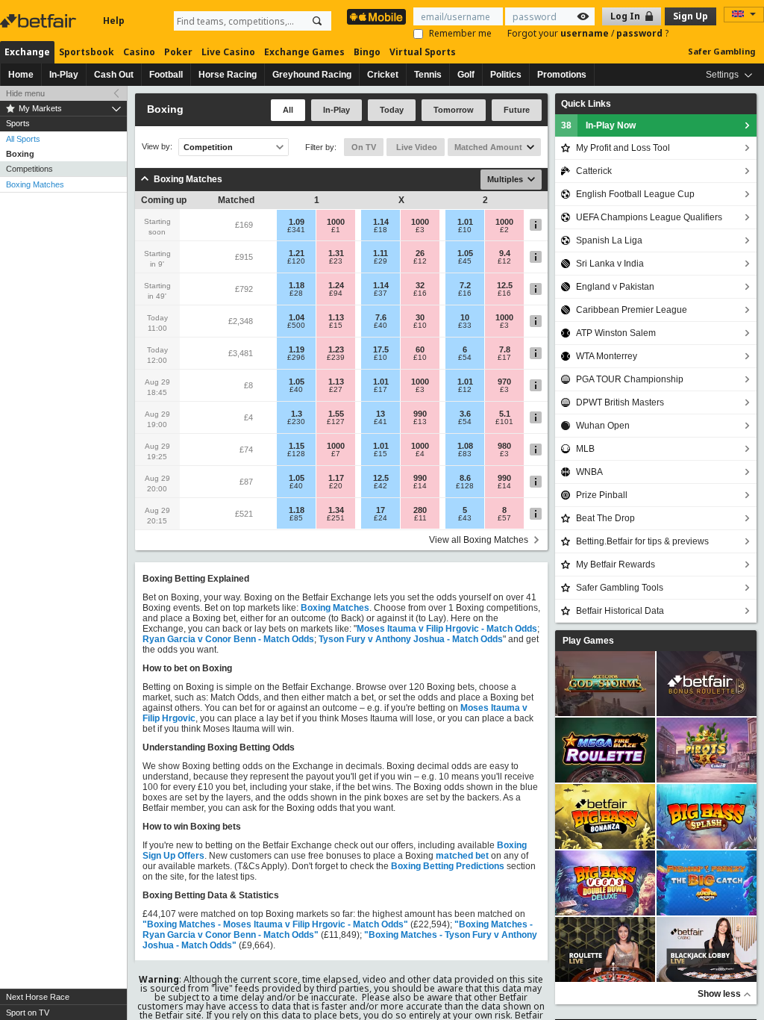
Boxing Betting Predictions (447, 866)
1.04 (296, 317)
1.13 (336, 317)
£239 (336, 357)
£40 (380, 325)
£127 (336, 422)
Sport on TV (27, 1012)
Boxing (20, 153)
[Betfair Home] (39, 21)
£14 (420, 486)
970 (504, 381)
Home (21, 74)
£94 (335, 293)
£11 (420, 518)
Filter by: (320, 147)
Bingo (367, 52)
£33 (465, 325)
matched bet (462, 855)
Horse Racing (227, 74)
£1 (335, 230)
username (585, 33)
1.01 (465, 222)
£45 (465, 261)
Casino (139, 52)
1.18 (296, 285)
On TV (363, 147)
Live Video (415, 147)
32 (420, 285)
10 (464, 317)
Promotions (561, 74)
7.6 (380, 317)
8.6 (465, 478)
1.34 (336, 510)
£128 (296, 454)
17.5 (381, 349)
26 (420, 253)
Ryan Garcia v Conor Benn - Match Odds (228, 639)
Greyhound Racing (311, 74)
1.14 (381, 222)
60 (420, 349)
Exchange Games (304, 52)
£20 (335, 486)
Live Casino (228, 52)
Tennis (428, 74)
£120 (296, 261)
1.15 (296, 446)
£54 (465, 357)
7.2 (465, 285)
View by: (157, 147)
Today (392, 109)
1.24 (336, 285)
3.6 (465, 413)
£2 (504, 230)
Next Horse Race (37, 996)
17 (380, 510)
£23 (335, 261)
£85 (296, 518)
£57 (504, 518)
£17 (504, 357)
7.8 (504, 349)
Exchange (27, 52)
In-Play (63, 74)
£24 (380, 518)
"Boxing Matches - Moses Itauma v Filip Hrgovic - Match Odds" (275, 924)
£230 (296, 422)
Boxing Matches (35, 184)
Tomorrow (453, 109)
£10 (465, 230)
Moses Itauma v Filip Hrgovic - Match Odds (447, 628)
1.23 (336, 349)
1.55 (336, 413)
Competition (208, 147)
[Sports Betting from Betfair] (376, 17)
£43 (465, 518)
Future (517, 109)
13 (380, 413)
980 (504, 446)
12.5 (505, 285)
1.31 (336, 253)
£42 (380, 486)
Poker (178, 52)
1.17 (336, 478)
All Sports (23, 138)
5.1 (504, 413)
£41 (380, 422)
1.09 (296, 222)
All (288, 109)
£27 (335, 390)
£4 (420, 454)
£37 (380, 293)
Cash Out (114, 74)
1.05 (465, 253)
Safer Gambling (721, 51)
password (640, 33)
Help (114, 20)
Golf (466, 74)
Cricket (382, 74)
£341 (296, 230)
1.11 (380, 253)
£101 (504, 422)
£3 (420, 230)
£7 (335, 454)
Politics (506, 74)
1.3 (296, 413)
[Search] (317, 20)
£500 (296, 325)
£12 (420, 261)
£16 (420, 293)
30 (420, 317)
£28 (296, 293)
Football (166, 74)
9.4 (504, 253)
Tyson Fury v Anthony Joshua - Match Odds (411, 639)
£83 (465, 454)
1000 (336, 222)
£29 (380, 261)
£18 (380, 230)
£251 (336, 518)
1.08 (465, 446)
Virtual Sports (422, 52)
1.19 (296, 349)
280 (420, 510)
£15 (335, 325)
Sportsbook (86, 52)
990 (420, 413)
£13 (420, 422)
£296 (296, 357)
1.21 (296, 253)
